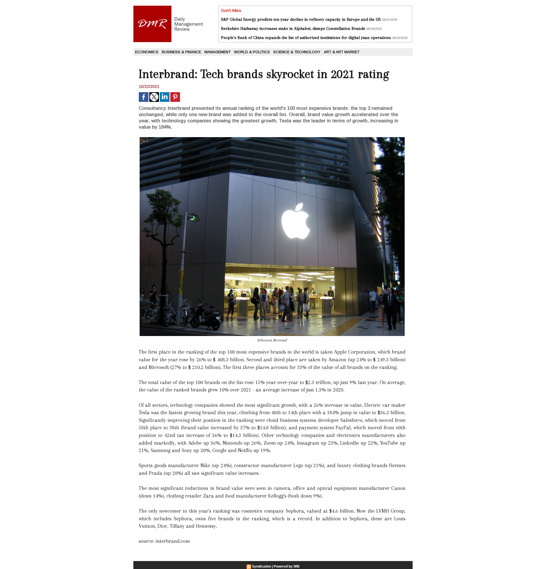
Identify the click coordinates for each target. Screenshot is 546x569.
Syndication (261, 566)
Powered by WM (286, 566)
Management (217, 52)
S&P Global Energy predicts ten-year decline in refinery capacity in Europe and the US (301, 19)
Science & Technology (296, 52)
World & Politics (252, 52)
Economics (146, 52)
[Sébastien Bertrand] (272, 139)
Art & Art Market (341, 52)
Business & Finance (181, 52)
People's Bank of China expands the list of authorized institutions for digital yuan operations (306, 37)
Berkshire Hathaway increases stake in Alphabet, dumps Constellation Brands (293, 28)
